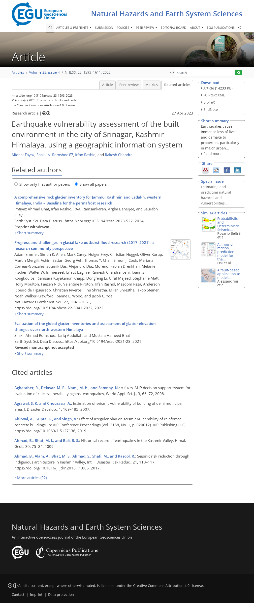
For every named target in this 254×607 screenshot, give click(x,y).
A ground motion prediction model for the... (225, 251)
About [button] (195, 28)
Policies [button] (123, 28)
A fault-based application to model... (228, 274)
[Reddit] (216, 169)
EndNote (210, 109)
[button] (172, 72)
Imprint (36, 594)
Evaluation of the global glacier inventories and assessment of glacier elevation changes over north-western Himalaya (85, 326)
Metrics (151, 85)
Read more (212, 153)
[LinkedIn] (237, 169)
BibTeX (209, 102)
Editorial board (173, 28)
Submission (104, 28)
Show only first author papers (44, 184)
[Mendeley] (205, 169)
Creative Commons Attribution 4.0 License (168, 585)
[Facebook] (226, 169)
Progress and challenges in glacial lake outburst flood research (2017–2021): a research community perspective (84, 245)
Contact (18, 594)
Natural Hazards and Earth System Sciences (166, 13)
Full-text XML (214, 95)
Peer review (129, 85)
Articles (18, 72)
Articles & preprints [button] (72, 28)
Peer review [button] (145, 28)
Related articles (177, 85)
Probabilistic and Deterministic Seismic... (228, 224)
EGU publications (221, 28)
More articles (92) (32, 477)
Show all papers (93, 184)
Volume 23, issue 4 (44, 72)
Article (107, 85)
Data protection (61, 594)
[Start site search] (238, 73)
